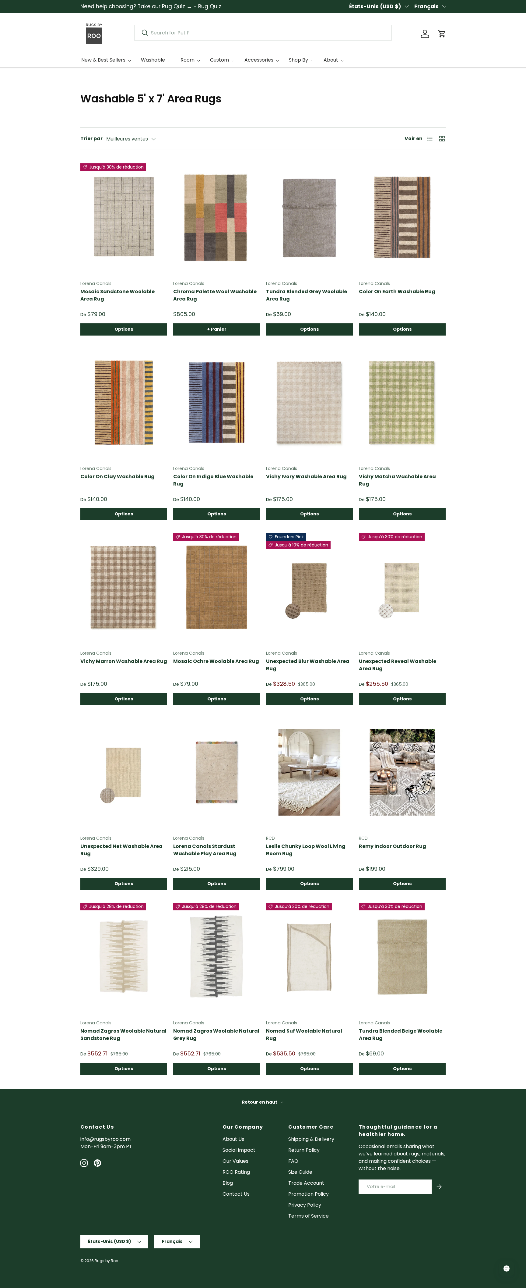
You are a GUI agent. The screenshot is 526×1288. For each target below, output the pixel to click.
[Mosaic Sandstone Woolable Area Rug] (123, 218)
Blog (228, 1183)
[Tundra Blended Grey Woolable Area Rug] (309, 218)
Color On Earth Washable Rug (397, 291)
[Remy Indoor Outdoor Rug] (402, 772)
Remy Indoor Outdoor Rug (392, 846)
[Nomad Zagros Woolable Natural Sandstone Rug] (123, 957)
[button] (442, 34)
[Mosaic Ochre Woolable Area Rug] (216, 587)
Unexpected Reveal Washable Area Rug (397, 665)
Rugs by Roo (106, 1260)
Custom (219, 59)
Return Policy (304, 1150)
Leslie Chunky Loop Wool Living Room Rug (305, 850)
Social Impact (239, 1150)
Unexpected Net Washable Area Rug (121, 850)
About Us (233, 1139)
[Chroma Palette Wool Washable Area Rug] (216, 218)
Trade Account (306, 1183)
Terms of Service (308, 1215)
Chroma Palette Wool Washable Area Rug (215, 295)
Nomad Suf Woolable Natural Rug (304, 1034)
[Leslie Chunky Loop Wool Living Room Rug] (309, 772)
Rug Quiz (209, 6)
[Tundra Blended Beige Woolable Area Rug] (402, 957)
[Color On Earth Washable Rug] (402, 218)
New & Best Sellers (103, 59)
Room (188, 59)
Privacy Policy (304, 1204)
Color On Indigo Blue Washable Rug (213, 480)
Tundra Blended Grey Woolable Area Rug (306, 295)
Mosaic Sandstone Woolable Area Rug (117, 295)
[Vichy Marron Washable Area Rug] (123, 587)
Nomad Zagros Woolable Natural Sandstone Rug (123, 1034)
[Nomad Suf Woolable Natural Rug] (309, 957)
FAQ (293, 1161)
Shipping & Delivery (311, 1139)
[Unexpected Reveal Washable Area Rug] (402, 587)
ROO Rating (236, 1172)
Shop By (298, 59)
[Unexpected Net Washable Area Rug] (123, 772)
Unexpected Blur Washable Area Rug (307, 665)
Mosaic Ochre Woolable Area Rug (216, 661)
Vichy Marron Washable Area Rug (123, 661)
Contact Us (236, 1193)
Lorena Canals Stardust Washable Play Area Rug (205, 850)
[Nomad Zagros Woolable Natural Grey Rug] (216, 957)
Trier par (91, 138)
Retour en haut (260, 1102)
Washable (153, 59)
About (331, 59)
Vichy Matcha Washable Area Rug (397, 480)
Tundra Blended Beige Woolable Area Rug (400, 1034)
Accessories (258, 59)
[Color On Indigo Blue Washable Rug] (216, 403)
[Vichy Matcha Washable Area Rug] (402, 403)
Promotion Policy (308, 1193)
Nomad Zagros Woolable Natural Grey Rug (216, 1034)
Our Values (235, 1161)
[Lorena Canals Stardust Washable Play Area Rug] (216, 772)
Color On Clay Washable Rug (117, 476)
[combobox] (263, 32)
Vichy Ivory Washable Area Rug (306, 476)
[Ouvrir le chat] (506, 1268)
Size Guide (300, 1172)
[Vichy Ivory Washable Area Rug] (309, 403)
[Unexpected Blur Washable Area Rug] (309, 587)
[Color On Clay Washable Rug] (123, 403)
